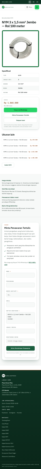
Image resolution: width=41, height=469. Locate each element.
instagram (12, 413)
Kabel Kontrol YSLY (7, 443)
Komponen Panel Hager (9, 453)
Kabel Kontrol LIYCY (8, 446)
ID (30, 2)
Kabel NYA (5, 427)
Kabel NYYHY (6, 440)
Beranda (4, 18)
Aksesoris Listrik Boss (8, 456)
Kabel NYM (10, 18)
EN (33, 2)
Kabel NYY (5, 437)
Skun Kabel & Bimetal (8, 450)
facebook (5, 413)
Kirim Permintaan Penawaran (20, 348)
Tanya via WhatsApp (20, 110)
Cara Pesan (5, 424)
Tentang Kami (6, 420)
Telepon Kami (20, 120)
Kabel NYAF (5, 430)
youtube (19, 413)
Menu (30, 7)
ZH (37, 2)
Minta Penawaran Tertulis (20, 115)
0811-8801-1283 (7, 2)
